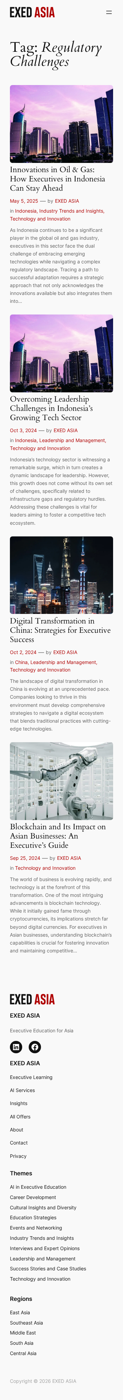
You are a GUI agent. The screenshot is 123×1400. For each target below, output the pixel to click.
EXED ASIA (67, 201)
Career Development (33, 1197)
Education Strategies (33, 1217)
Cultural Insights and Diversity (43, 1207)
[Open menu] (109, 12)
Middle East (23, 1333)
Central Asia (23, 1353)
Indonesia (26, 211)
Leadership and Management (72, 440)
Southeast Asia (26, 1323)
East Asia (20, 1312)
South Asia (21, 1343)
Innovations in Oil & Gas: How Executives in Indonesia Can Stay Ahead (57, 179)
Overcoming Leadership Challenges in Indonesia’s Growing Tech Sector (51, 409)
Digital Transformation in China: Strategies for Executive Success (60, 630)
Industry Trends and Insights (71, 211)
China (21, 662)
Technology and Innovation (40, 219)
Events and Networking (36, 1228)
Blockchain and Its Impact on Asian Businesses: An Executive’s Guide (58, 836)
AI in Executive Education (38, 1187)
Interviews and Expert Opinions (45, 1248)
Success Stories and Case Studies (48, 1268)
